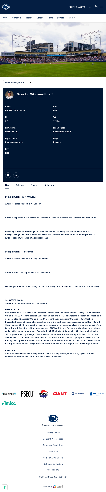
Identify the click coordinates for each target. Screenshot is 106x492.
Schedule (16, 18)
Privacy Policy (53, 433)
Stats (39, 18)
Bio (7, 185)
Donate (60, 18)
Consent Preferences (53, 439)
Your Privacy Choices (53, 458)
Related (19, 185)
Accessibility (53, 470)
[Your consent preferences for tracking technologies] (4, 487)
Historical (49, 185)
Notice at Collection (53, 464)
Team (28, 18)
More (70, 18)
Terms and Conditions (53, 445)
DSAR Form (53, 452)
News (50, 18)
